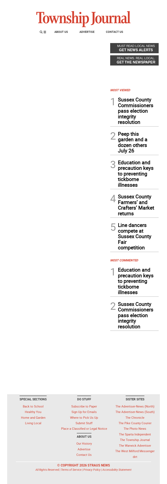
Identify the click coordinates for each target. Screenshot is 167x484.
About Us (61, 32)
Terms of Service (71, 470)
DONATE (148, 4)
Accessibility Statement (117, 470)
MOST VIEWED (120, 90)
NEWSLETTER (126, 4)
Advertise (86, 32)
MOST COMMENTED (124, 260)
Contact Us (114, 32)
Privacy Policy (92, 470)
